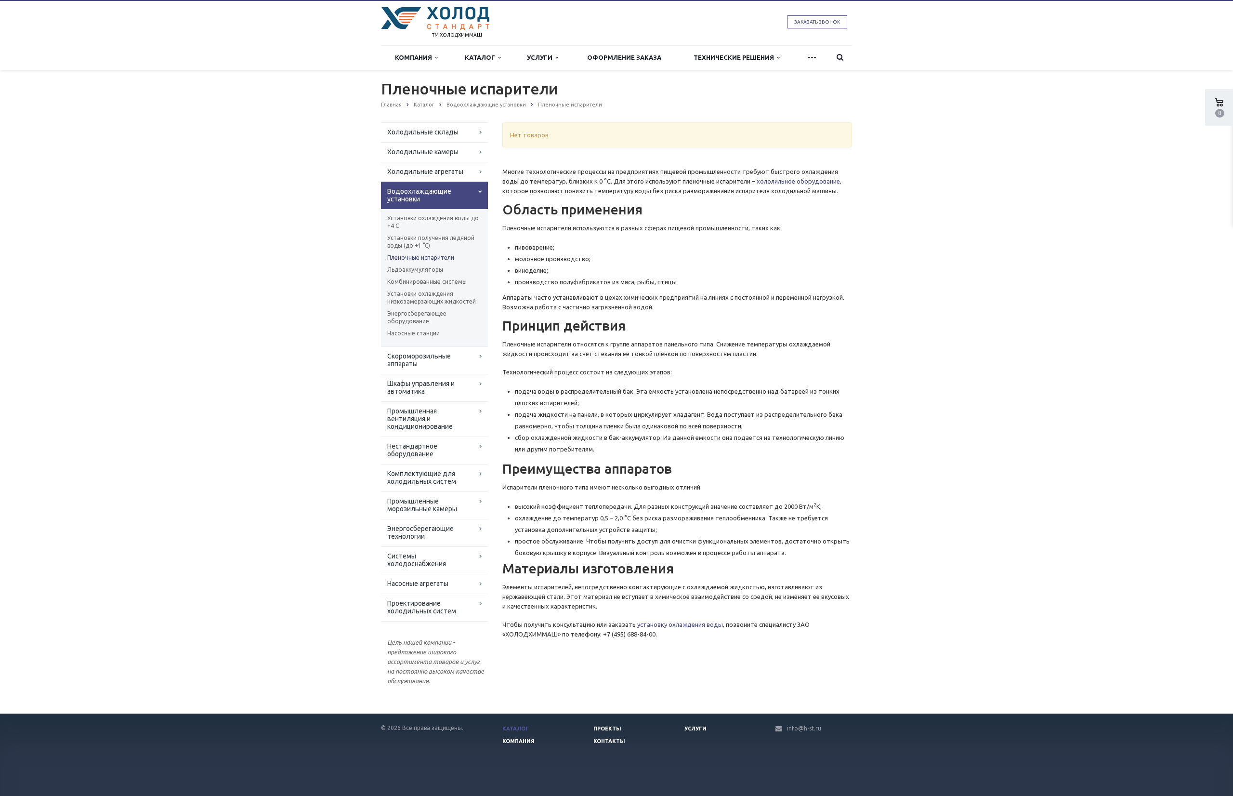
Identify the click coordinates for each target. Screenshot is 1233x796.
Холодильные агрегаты (425, 171)
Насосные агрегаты (417, 583)
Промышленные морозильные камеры (422, 505)
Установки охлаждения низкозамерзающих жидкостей (431, 298)
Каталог (481, 57)
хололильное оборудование (798, 181)
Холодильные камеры (423, 152)
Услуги (541, 57)
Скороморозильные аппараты (419, 360)
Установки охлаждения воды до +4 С (433, 222)
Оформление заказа (624, 57)
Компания (415, 57)
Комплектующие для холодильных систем (421, 477)
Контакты (609, 741)
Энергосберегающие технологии (420, 532)
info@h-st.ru (804, 728)
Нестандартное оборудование (412, 450)
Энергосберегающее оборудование (416, 317)
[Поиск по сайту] (840, 57)
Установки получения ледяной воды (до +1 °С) (430, 242)
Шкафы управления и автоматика (421, 387)
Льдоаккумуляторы (415, 269)
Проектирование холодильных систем (421, 607)
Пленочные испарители (420, 257)
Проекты (607, 728)
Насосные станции (413, 333)
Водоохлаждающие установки (419, 195)
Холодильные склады (423, 132)
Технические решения (735, 57)
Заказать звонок (817, 22)
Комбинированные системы (427, 282)
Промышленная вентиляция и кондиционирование (420, 418)
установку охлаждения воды (680, 624)
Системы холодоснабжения (416, 560)
